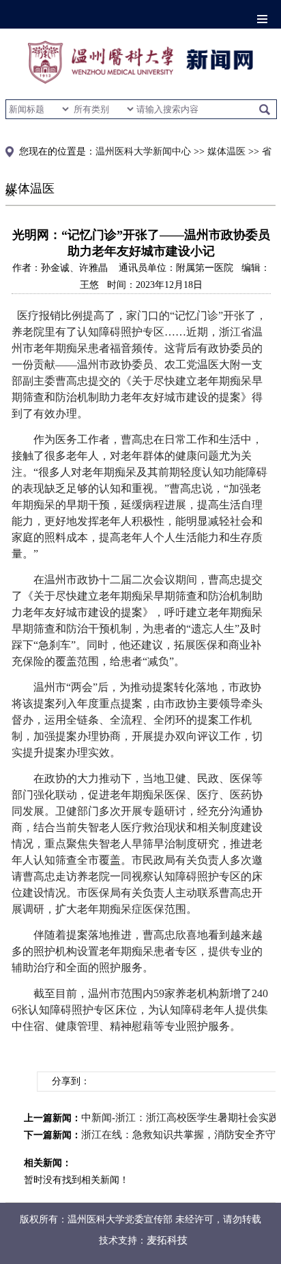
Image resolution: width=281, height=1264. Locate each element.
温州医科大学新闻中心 (143, 151)
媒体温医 (226, 151)
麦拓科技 (167, 1240)
